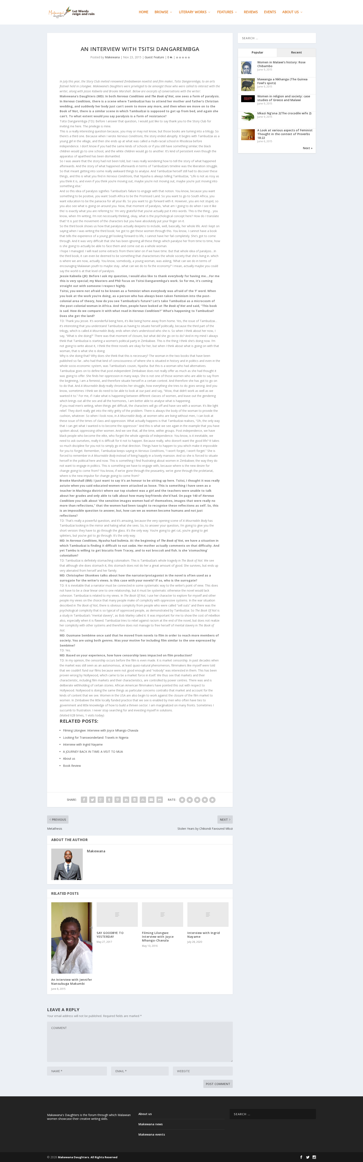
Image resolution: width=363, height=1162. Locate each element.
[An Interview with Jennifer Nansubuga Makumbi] (71, 938)
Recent (296, 52)
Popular (257, 52)
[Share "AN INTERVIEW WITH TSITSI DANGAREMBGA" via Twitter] (92, 800)
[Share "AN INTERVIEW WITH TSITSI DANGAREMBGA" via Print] (159, 800)
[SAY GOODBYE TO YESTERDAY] (117, 914)
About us (290, 12)
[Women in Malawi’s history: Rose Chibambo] (246, 74)
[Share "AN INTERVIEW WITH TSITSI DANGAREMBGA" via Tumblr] (109, 800)
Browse (161, 12)
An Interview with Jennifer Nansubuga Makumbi (71, 981)
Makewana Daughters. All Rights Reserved (87, 1157)
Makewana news (150, 1124)
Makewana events (151, 1134)
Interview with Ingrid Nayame (203, 935)
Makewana (112, 57)
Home (143, 12)
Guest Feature (154, 57)
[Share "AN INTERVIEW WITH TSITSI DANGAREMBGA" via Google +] (101, 800)
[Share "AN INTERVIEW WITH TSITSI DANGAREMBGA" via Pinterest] (117, 800)
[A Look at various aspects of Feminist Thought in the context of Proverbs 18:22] (248, 139)
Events (270, 12)
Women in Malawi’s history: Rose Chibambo (281, 64)
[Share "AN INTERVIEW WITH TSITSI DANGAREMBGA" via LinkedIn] (126, 800)
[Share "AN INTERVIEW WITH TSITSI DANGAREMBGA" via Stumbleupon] (143, 800)
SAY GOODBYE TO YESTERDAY (110, 935)
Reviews (251, 12)
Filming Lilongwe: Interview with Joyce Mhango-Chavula (158, 936)
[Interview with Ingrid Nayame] (208, 914)
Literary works (192, 12)
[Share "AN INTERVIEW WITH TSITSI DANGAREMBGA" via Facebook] (84, 800)
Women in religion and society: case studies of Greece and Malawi (283, 98)
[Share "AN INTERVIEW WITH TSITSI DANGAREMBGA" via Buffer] (134, 800)
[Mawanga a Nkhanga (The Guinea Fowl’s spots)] (248, 91)
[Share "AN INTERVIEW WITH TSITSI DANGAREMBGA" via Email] (151, 800)
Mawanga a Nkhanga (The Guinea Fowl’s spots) (282, 81)
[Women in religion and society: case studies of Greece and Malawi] (248, 101)
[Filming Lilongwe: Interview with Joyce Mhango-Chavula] (162, 914)
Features (225, 12)
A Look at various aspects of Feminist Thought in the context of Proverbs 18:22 (285, 134)
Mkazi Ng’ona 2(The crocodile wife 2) (284, 113)
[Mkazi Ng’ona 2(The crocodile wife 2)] (248, 120)
